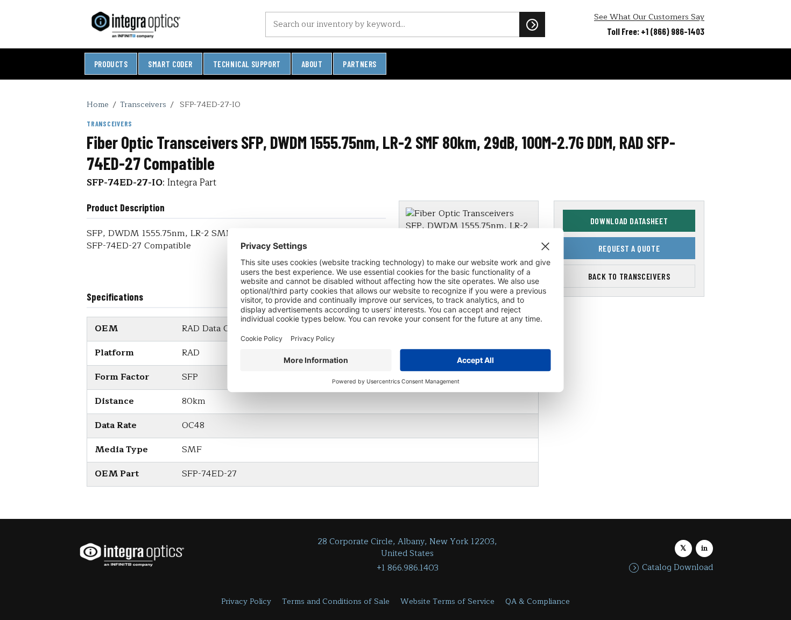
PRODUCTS (111, 64)
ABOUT (312, 64)
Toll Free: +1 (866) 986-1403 (655, 31)
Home (98, 104)
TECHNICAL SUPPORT (247, 64)
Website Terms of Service (447, 601)
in (704, 548)
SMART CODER (170, 64)
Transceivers (143, 104)
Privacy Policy (246, 601)
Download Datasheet (629, 221)
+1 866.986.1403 (408, 568)
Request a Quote (629, 248)
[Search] (532, 24)
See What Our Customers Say (649, 17)
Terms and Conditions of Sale (336, 601)
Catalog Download (677, 568)
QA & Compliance (537, 601)
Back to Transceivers (629, 276)
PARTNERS (360, 64)
